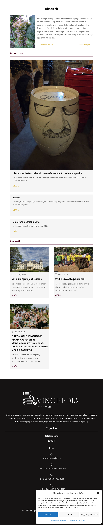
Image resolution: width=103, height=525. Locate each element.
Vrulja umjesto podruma (70, 279)
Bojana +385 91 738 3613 (52, 479)
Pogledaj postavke (89, 514)
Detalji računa (52, 436)
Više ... (16, 185)
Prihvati (47, 514)
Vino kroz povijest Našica (27, 279)
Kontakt (51, 441)
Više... (14, 295)
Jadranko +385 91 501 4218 (52, 489)
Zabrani (68, 514)
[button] (98, 493)
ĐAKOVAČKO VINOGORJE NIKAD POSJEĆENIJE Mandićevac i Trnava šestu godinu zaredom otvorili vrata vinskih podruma (30, 343)
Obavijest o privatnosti (59, 520)
